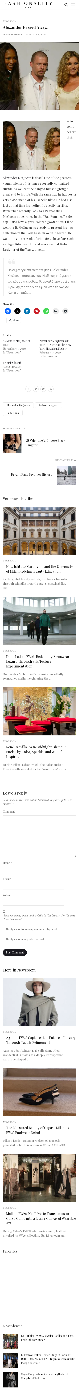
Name (7, 863)
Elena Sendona (12, 34)
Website (7, 895)
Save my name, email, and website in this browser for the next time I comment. (39, 917)
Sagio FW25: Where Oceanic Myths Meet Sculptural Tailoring (44, 1376)
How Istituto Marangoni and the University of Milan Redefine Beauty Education (39, 568)
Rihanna (21, 244)
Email (7, 879)
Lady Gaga (13, 412)
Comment (9, 811)
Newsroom (9, 21)
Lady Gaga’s (39, 211)
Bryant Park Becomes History (31, 474)
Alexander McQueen (17, 178)
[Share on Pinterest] (43, 389)
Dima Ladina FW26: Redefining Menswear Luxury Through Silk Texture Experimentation (37, 661)
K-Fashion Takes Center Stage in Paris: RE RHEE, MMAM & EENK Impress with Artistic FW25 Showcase (48, 1359)
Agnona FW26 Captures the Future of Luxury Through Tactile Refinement (41, 1040)
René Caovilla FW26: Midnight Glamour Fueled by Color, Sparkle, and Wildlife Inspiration (36, 752)
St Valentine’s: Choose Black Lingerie (45, 442)
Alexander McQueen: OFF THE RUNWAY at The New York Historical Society (55, 344)
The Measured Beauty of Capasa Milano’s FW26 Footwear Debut (37, 1130)
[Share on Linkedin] (51, 389)
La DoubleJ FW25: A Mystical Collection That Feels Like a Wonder (47, 1338)
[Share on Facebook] (28, 389)
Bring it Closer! (12, 363)
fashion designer (48, 405)
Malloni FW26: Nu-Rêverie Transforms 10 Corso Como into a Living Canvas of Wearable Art (41, 1218)
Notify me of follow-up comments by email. (32, 929)
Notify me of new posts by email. (25, 939)
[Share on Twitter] (36, 389)
